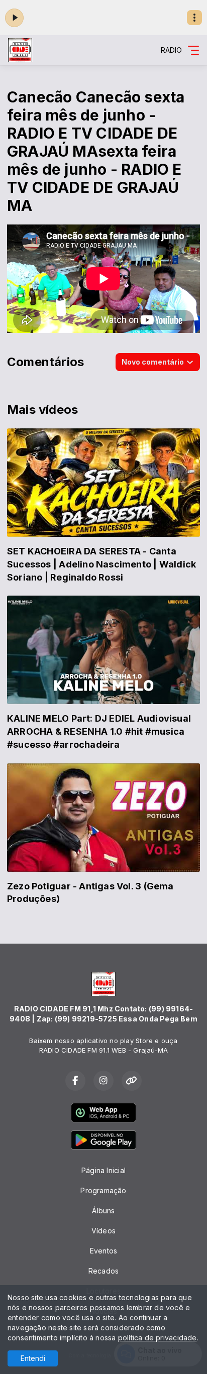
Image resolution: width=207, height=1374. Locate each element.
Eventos (103, 1250)
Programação (103, 1190)
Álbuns (103, 1210)
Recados (103, 1271)
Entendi (33, 1358)
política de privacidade (157, 1337)
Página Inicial (103, 1170)
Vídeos (103, 1230)
